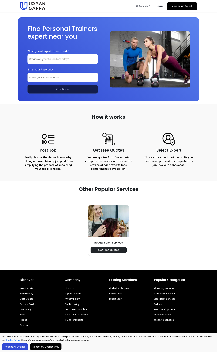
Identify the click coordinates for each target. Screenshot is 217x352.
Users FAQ (25, 309)
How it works (26, 288)
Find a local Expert (119, 288)
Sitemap (24, 325)
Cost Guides (26, 298)
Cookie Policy (13, 340)
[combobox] (62, 59)
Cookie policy (72, 304)
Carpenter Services (164, 293)
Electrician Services (164, 298)
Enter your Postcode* (40, 69)
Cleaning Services (164, 319)
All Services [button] (142, 6)
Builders (158, 304)
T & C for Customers (76, 314)
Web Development (164, 309)
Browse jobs (115, 293)
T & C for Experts (74, 319)
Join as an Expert (182, 6)
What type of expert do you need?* (48, 51)
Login (160, 6)
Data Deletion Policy (76, 309)
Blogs (23, 314)
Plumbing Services (164, 288)
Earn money (26, 293)
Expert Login (115, 298)
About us (70, 288)
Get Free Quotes (108, 250)
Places (23, 319)
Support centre (73, 293)
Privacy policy (72, 298)
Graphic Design (162, 314)
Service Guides (28, 304)
